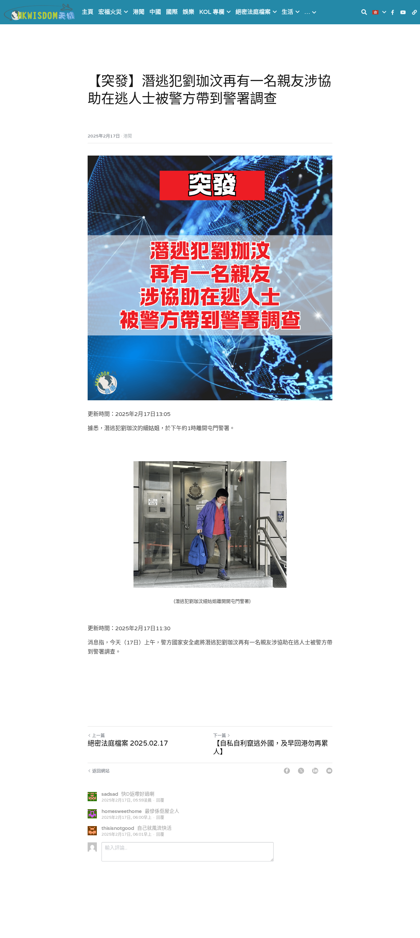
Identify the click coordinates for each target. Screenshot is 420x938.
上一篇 (98, 735)
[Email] (329, 771)
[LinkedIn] (315, 771)
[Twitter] (301, 771)
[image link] (40, 11)
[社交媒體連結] (392, 12)
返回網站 (100, 771)
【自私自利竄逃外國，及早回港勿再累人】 (270, 747)
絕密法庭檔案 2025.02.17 (128, 743)
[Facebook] (287, 771)
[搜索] (364, 12)
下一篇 (219, 735)
